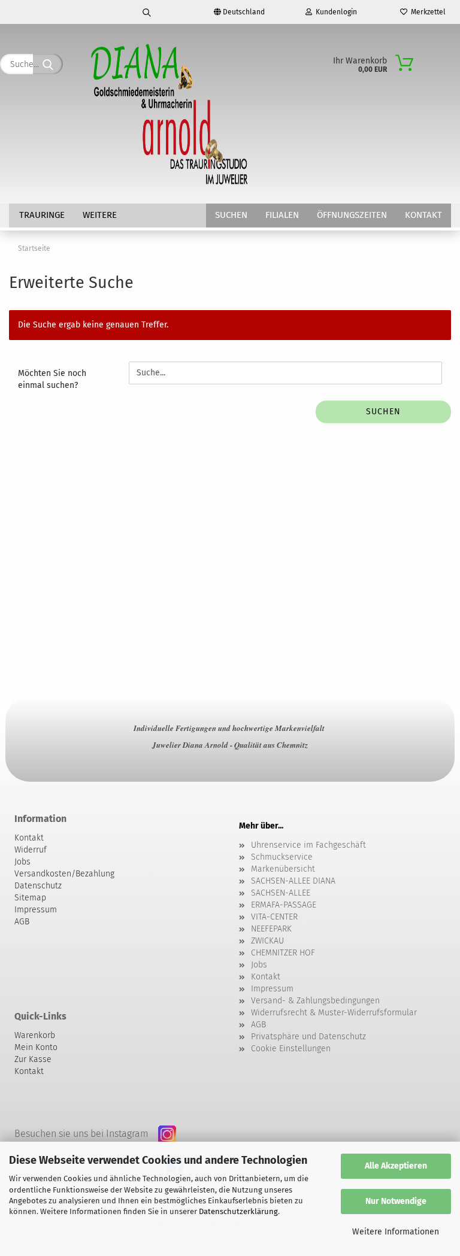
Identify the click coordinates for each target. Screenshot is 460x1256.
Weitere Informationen (395, 1232)
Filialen (282, 215)
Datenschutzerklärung (238, 1211)
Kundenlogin (334, 12)
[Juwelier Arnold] (170, 114)
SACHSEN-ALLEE (280, 893)
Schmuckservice (282, 857)
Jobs (259, 965)
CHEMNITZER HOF (283, 953)
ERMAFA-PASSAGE (283, 905)
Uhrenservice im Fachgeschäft (308, 845)
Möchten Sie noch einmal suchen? (52, 379)
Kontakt (423, 215)
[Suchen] (147, 12)
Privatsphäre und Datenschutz (308, 1037)
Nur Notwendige (395, 1201)
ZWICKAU (267, 941)
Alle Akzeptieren (396, 1166)
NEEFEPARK (271, 929)
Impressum (272, 989)
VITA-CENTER (274, 917)
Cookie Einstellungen (291, 1048)
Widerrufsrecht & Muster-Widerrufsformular (334, 1013)
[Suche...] (48, 64)
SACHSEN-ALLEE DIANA (293, 881)
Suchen (231, 215)
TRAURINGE (42, 215)
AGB (258, 1025)
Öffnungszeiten (352, 215)
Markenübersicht (283, 869)
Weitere (100, 215)
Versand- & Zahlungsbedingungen (315, 1001)
